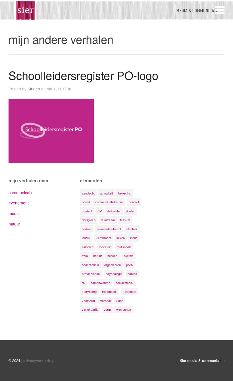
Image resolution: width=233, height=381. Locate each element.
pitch (129, 264)
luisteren (87, 247)
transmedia (109, 291)
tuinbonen (129, 291)
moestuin (105, 247)
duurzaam (108, 220)
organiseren (112, 264)
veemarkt (88, 300)
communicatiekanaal (109, 202)
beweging (124, 193)
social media (124, 282)
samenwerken (100, 282)
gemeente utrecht (109, 229)
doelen (130, 211)
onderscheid (90, 264)
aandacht (88, 193)
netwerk (112, 255)
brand (86, 202)
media (14, 213)
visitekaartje (90, 309)
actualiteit (106, 193)
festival (125, 220)
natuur (14, 224)
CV (99, 211)
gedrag (86, 229)
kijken (120, 237)
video (119, 300)
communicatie (21, 192)
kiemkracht (103, 237)
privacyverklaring (38, 360)
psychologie (114, 273)
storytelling (89, 291)
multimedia (124, 247)
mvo (85, 255)
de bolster (114, 211)
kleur (133, 237)
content (87, 211)
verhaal (105, 300)
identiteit (132, 229)
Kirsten (34, 89)
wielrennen (123, 309)
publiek (132, 273)
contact (134, 202)
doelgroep (88, 220)
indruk (86, 237)
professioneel (91, 273)
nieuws (129, 255)
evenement (19, 203)
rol (83, 282)
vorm (107, 309)
